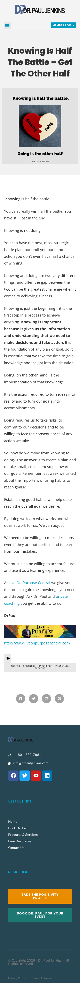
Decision (29, 666)
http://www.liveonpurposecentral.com (37, 643)
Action (15, 666)
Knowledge (46, 666)
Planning (61, 666)
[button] (7, 25)
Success (40, 668)
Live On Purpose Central (29, 582)
